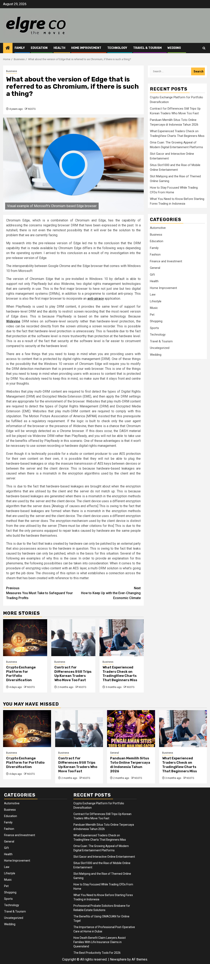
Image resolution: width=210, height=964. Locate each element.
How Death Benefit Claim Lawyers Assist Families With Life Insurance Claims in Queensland (99, 942)
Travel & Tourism (147, 48)
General (155, 268)
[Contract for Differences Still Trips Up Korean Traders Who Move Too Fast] (73, 637)
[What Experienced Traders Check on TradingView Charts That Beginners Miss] (121, 637)
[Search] (204, 48)
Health (59, 48)
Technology (117, 48)
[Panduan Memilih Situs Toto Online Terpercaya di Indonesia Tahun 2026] (131, 728)
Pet (152, 314)
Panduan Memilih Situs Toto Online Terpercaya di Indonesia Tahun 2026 (130, 764)
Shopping (156, 321)
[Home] (8, 48)
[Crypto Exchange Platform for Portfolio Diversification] (25, 637)
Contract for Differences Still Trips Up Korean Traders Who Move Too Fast (72, 673)
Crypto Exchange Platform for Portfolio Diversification (21, 673)
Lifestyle (155, 301)
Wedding (174, 48)
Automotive (158, 228)
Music (154, 308)
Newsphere (118, 959)
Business (11, 71)
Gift (152, 274)
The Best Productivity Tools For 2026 (97, 952)
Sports (154, 328)
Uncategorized (159, 348)
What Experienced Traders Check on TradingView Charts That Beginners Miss (120, 673)
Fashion (155, 254)
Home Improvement (86, 48)
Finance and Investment (166, 261)
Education (39, 48)
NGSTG (32, 109)
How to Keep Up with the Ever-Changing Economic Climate (111, 593)
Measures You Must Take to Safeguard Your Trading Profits (39, 593)
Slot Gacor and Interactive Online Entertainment (104, 856)
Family (20, 48)
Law (152, 294)
